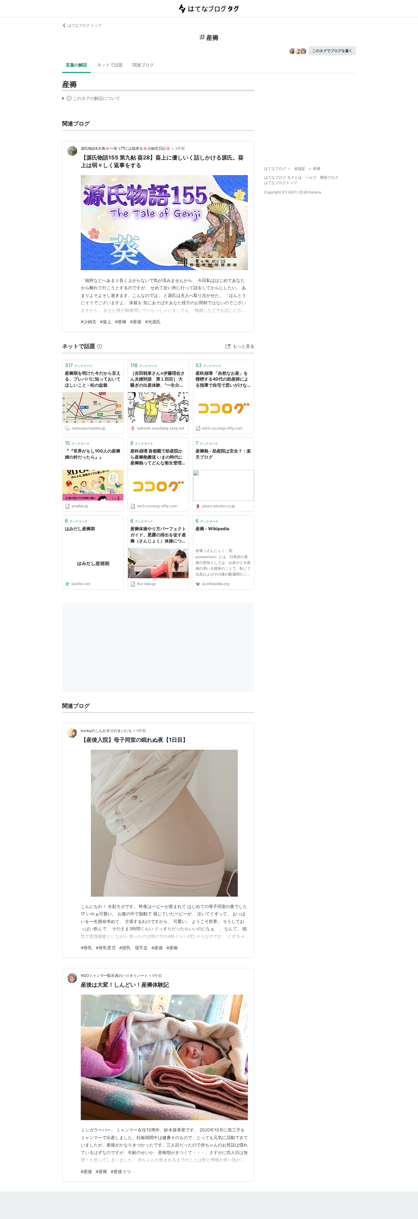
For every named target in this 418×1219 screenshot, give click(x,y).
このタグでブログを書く (332, 50)
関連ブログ (143, 64)
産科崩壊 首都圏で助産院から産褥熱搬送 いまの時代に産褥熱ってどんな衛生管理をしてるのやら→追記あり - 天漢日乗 (158, 457)
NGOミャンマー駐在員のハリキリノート (114, 975)
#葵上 (105, 321)
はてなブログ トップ (85, 25)
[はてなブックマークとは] (99, 346)
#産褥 (120, 321)
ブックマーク (78, 365)
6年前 (157, 975)
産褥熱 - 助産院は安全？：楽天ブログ (223, 453)
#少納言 (88, 321)
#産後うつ (121, 1171)
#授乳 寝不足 (133, 947)
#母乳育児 (106, 947)
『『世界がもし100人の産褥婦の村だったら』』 (92, 453)
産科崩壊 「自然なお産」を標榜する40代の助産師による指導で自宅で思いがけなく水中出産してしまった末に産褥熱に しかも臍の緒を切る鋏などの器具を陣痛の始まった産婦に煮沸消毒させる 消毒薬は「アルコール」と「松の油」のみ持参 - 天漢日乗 (223, 379)
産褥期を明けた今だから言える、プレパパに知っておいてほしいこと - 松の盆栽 (93, 379)
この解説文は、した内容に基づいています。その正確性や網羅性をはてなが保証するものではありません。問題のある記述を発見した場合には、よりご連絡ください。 (91, 99)
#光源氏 (153, 321)
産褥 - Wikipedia (212, 528)
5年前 (141, 730)
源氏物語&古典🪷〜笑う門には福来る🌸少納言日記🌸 (125, 148)
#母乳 (86, 947)
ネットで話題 (110, 64)
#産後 (135, 321)
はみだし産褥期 (80, 528)
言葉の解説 (76, 64)
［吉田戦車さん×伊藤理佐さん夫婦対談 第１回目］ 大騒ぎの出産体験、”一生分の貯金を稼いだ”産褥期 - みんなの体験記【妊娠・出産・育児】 (158, 379)
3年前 (180, 148)
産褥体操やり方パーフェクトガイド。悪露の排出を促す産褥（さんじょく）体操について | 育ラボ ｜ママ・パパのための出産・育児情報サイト (158, 535)
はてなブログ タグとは (283, 177)
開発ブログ (329, 177)
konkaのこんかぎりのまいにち (106, 730)
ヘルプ (310, 177)
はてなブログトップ (280, 182)
